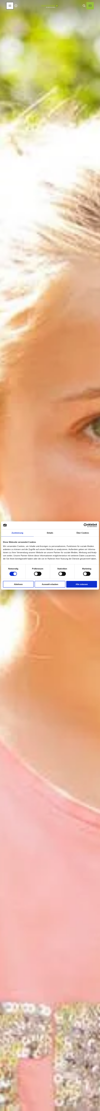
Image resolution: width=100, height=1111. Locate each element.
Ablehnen (18, 584)
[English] (16, 5)
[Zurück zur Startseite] (50, 6)
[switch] (37, 574)
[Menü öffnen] (10, 5)
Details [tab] (50, 533)
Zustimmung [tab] (17, 533)
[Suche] (84, 5)
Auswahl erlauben (50, 584)
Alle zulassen (82, 584)
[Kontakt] (90, 5)
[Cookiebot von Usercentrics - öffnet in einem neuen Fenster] (85, 525)
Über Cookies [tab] (82, 533)
